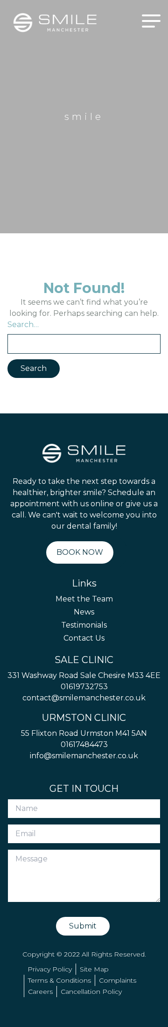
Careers (40, 991)
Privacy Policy (50, 969)
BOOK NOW (79, 552)
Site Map (94, 969)
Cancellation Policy (91, 991)
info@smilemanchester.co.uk (84, 755)
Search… (23, 324)
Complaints (117, 980)
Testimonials (84, 625)
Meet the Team (84, 598)
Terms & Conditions (59, 980)
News (84, 612)
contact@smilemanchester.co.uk (84, 697)
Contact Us (84, 638)
